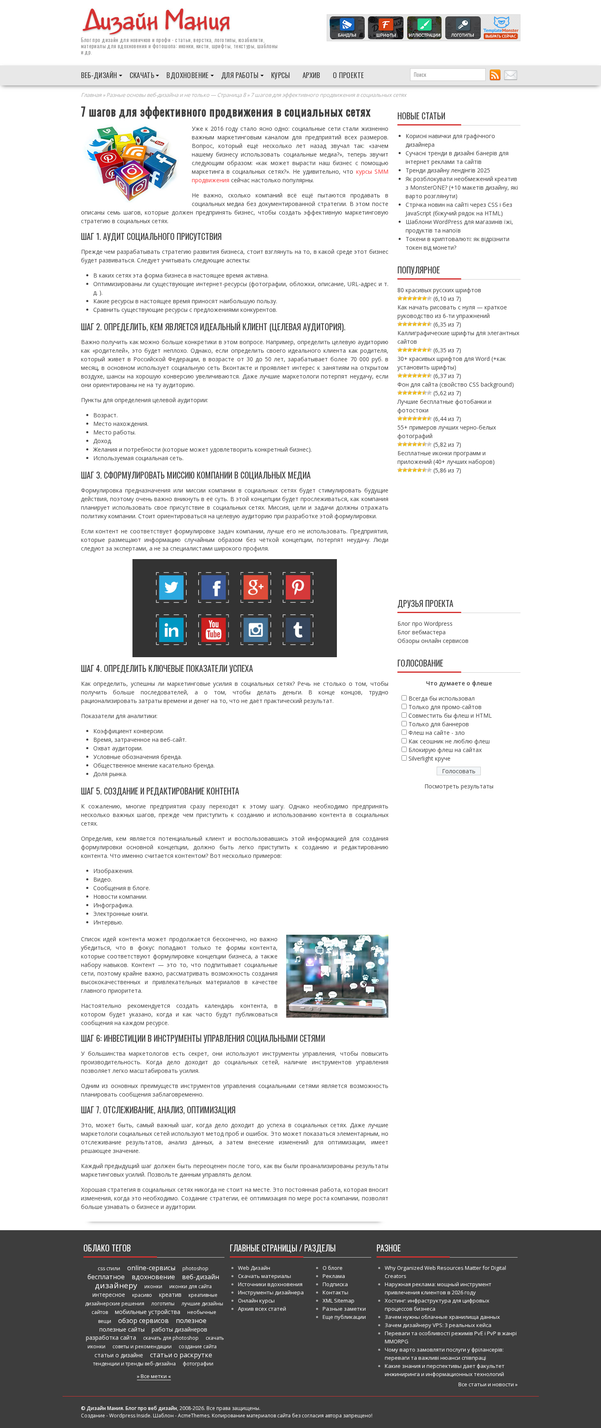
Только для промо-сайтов (445, 707)
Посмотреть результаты (458, 786)
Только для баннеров (438, 724)
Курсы (280, 75)
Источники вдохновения (270, 1284)
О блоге (333, 1267)
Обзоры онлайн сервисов (433, 641)
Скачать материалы (264, 1276)
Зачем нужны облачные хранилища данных (442, 1317)
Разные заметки (344, 1308)
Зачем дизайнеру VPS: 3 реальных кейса (438, 1325)
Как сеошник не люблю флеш (449, 741)
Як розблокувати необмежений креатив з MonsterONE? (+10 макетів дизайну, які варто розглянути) (462, 187)
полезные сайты (122, 1329)
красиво (142, 1294)
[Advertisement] (458, 534)
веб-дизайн (200, 1276)
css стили (109, 1268)
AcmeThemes (193, 1415)
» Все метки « (154, 1376)
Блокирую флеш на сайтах (445, 750)
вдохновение (153, 1276)
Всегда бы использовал (441, 698)
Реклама (334, 1276)
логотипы (163, 1303)
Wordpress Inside (129, 1415)
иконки (153, 1286)
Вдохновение (187, 75)
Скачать (142, 75)
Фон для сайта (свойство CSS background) (455, 384)
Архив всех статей (262, 1308)
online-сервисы (151, 1267)
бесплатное (106, 1276)
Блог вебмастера (421, 632)
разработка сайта (111, 1337)
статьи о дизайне (118, 1355)
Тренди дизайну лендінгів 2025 (448, 170)
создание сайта (198, 1346)
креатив (170, 1294)
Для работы (240, 75)
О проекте (348, 75)
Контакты (335, 1292)
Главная (91, 94)
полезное (191, 1320)
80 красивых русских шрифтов (439, 290)
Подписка (335, 1284)
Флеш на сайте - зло (436, 732)
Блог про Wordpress (425, 623)
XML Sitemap (338, 1300)
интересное (108, 1294)
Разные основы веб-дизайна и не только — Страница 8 (176, 94)
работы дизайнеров (179, 1329)
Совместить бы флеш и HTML (450, 715)
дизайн (110, 40)
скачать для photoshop (171, 1337)
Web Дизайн (254, 1267)
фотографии (198, 1363)
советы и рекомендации (142, 1346)
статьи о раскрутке (181, 1354)
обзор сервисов (143, 1320)
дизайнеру (116, 1285)
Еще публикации (344, 1317)
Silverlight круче (429, 758)
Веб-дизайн (99, 75)
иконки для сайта (190, 1286)
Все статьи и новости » (488, 1384)
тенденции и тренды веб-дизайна (134, 1363)
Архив (312, 75)
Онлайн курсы (256, 1300)
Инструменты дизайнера (271, 1292)
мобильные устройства (147, 1312)
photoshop (195, 1268)
